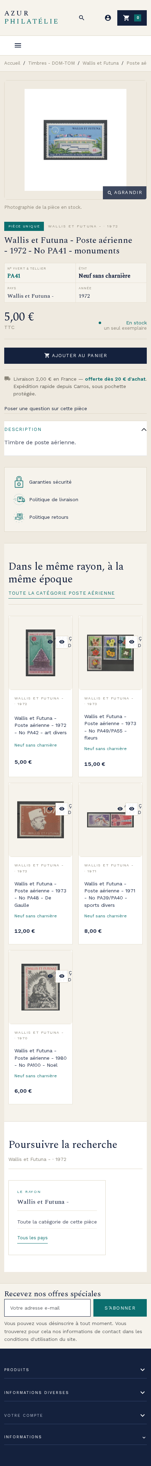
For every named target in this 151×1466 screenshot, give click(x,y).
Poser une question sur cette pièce (45, 408)
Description (22, 429)
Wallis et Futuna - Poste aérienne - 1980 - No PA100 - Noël (40, 1058)
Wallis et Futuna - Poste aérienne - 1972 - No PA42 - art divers (40, 725)
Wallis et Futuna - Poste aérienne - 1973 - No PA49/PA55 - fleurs (110, 727)
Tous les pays (32, 1237)
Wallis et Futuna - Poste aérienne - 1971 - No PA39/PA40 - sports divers (109, 894)
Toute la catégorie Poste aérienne (61, 593)
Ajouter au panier (75, 355)
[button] (81, 18)
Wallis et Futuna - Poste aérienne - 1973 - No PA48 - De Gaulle (40, 894)
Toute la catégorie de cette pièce (57, 1222)
